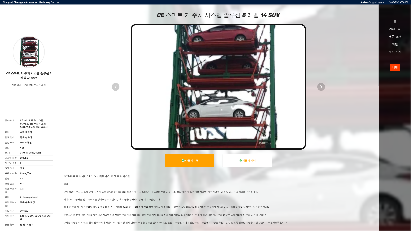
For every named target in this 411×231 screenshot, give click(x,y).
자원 (395, 44)
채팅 (395, 67)
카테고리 (395, 28)
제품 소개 (17, 84)
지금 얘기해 (191, 160)
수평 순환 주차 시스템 (35, 84)
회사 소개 (395, 52)
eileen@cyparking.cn (373, 2)
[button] (115, 87)
